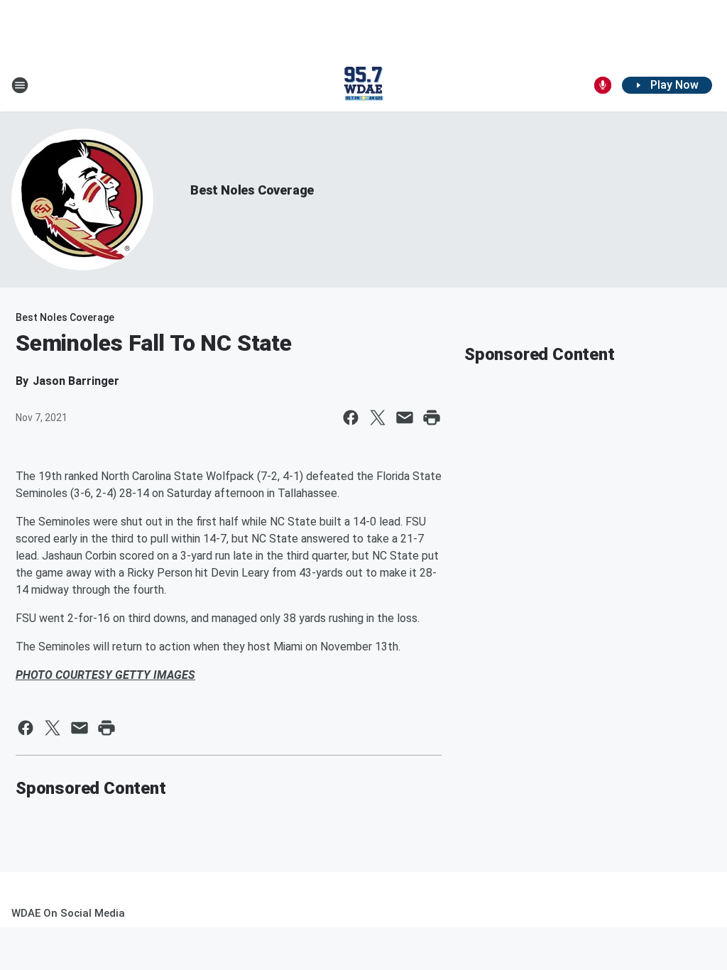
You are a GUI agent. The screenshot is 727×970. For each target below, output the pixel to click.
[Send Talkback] (602, 85)
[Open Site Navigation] (19, 85)
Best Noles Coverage (252, 189)
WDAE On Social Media (68, 913)
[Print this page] (432, 417)
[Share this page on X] (378, 417)
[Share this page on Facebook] (351, 417)
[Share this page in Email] (405, 417)
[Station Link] (363, 85)
